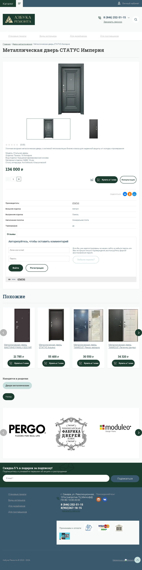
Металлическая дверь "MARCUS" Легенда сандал (122, 346)
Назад (9, 396)
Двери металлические (22, 44)
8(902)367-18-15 (71, 508)
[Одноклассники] (130, 194)
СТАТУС (75, 203)
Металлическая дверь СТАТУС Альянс (50, 346)
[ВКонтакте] (125, 194)
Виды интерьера (48, 36)
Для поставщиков (109, 36)
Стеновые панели (17, 36)
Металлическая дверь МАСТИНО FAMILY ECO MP (18, 346)
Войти (16, 268)
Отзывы (11, 234)
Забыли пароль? (86, 259)
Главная (7, 44)
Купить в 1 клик (109, 180)
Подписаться (125, 478)
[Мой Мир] (134, 194)
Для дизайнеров (78, 36)
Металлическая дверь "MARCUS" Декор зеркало (87, 346)
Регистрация (37, 268)
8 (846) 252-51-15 (72, 504)
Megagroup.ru (119, 560)
